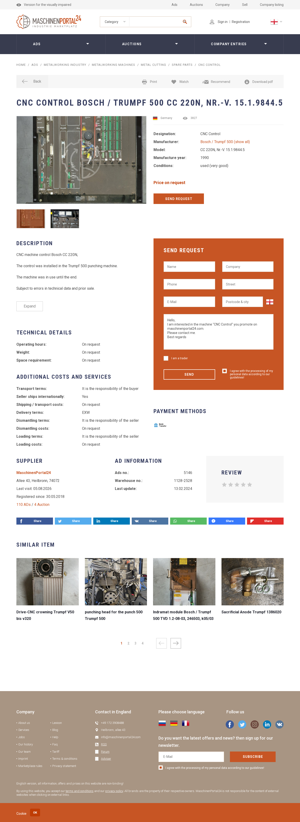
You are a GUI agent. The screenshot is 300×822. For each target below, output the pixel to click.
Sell (245, 5)
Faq (55, 744)
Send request (178, 199)
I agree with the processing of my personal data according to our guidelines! (251, 374)
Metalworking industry (65, 65)
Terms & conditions (64, 758)
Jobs (21, 737)
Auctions (196, 5)
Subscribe (253, 757)
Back (37, 81)
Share (37, 521)
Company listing (272, 5)
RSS (104, 744)
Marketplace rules (30, 766)
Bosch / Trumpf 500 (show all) (225, 142)
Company (222, 5)
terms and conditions (80, 791)
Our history (25, 744)
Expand (30, 306)
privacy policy (114, 791)
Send (189, 374)
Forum (105, 751)
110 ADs (23, 504)
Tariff (55, 751)
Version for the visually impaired (47, 5)
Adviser (106, 758)
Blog (55, 730)
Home (21, 65)
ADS (34, 65)
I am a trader (179, 358)
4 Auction (41, 504)
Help (55, 737)
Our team (24, 751)
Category (111, 22)
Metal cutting (153, 65)
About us (24, 723)
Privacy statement (64, 766)
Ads (174, 5)
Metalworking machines (113, 65)
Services (23, 730)
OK (35, 812)
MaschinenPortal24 (33, 472)
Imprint (23, 758)
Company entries (229, 44)
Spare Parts (182, 65)
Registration (241, 22)
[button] (175, 643)
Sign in (223, 22)
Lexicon (57, 723)
